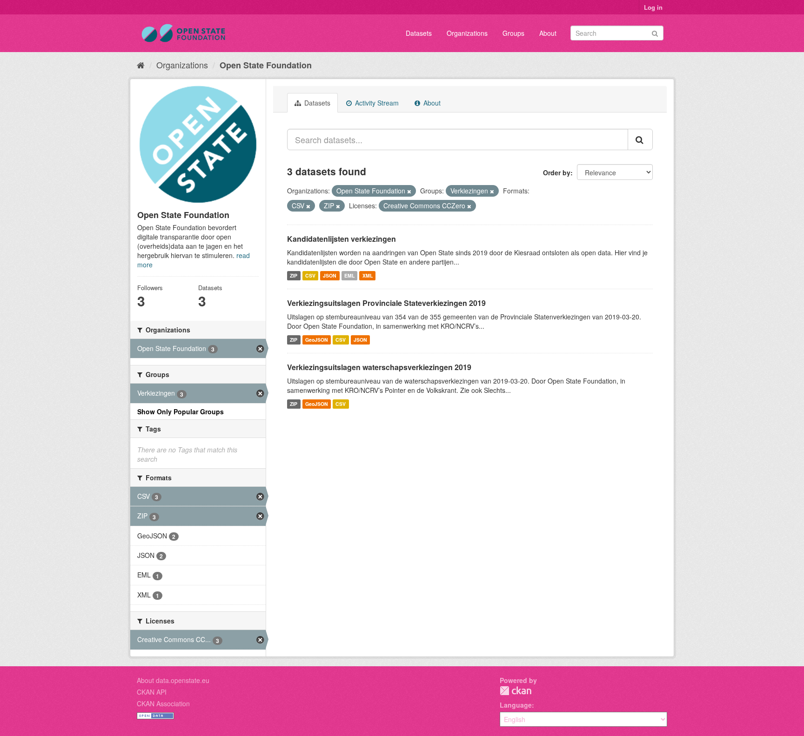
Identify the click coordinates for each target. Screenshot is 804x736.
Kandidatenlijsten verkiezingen (341, 238)
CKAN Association (163, 703)
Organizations (467, 33)
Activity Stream (376, 102)
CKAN (515, 691)
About (547, 33)
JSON (329, 275)
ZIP (293, 275)
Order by (556, 172)
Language (516, 704)
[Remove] (409, 191)
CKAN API (152, 691)
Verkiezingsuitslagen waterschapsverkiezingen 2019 (379, 367)
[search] (640, 139)
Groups (513, 33)
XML (367, 275)
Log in (653, 7)
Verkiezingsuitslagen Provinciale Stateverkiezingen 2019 (386, 303)
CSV (310, 275)
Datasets (419, 33)
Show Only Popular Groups (180, 411)
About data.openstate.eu (173, 680)
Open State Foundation (266, 65)
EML (349, 275)
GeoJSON (316, 339)
